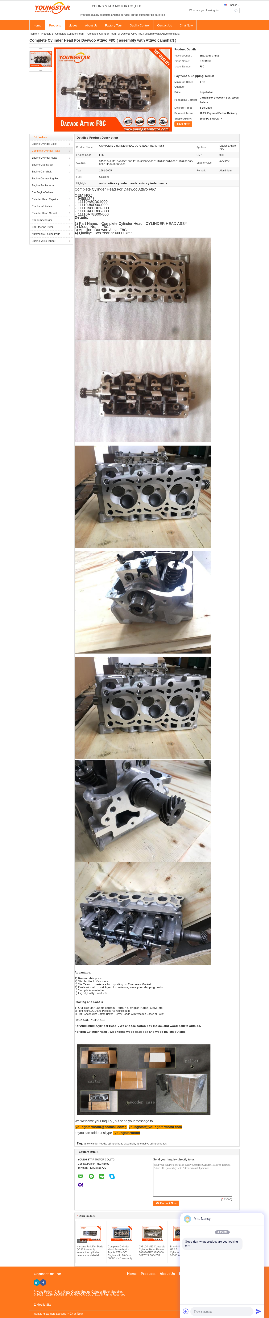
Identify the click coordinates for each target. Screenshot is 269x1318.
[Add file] (186, 1311)
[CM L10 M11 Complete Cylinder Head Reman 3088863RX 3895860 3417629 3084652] (152, 1233)
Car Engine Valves (42, 192)
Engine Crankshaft (42, 164)
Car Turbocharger (42, 220)
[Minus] (258, 1218)
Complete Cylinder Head (69, 33)
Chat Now (186, 25)
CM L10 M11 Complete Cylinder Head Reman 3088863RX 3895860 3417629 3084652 (152, 1251)
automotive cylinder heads (152, 1143)
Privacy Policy (43, 1291)
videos (73, 25)
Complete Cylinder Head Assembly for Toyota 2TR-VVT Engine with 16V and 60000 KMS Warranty (120, 1252)
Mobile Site (44, 1304)
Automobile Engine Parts (46, 234)
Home (37, 25)
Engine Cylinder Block (44, 143)
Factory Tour (113, 25)
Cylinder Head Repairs (45, 199)
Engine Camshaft (41, 171)
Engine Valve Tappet (43, 240)
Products (55, 25)
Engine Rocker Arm (43, 185)
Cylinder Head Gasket (44, 213)
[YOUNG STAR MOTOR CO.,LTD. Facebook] (43, 1282)
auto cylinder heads (95, 1143)
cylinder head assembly (121, 1143)
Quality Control (139, 25)
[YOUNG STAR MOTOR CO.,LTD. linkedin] (37, 1282)
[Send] (258, 1311)
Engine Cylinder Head (44, 157)
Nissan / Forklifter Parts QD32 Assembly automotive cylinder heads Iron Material (90, 1251)
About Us (91, 25)
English (233, 5)
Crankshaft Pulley (42, 206)
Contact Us (164, 25)
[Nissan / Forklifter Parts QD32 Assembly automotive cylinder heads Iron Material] (90, 1233)
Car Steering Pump (43, 227)
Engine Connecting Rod (45, 178)
